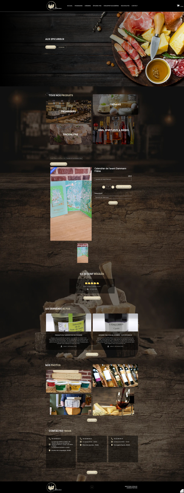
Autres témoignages (92, 298)
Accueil (70, 5)
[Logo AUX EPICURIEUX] (54, 6)
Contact (135, 5)
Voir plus (92, 420)
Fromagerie (79, 5)
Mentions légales (131, 486)
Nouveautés (125, 5)
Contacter (61, 47)
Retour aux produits (58, 164)
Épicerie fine (97, 5)
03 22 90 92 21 (56, 438)
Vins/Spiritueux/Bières (111, 5)
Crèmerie (88, 5)
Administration (132, 488)
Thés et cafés (63, 158)
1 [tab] (71, 264)
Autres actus (92, 354)
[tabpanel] (82, 253)
